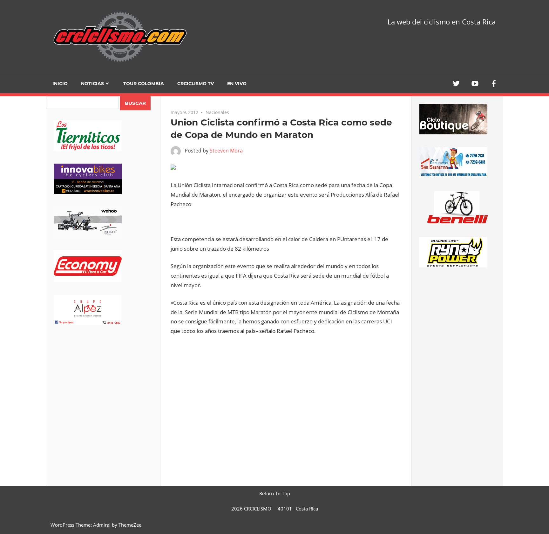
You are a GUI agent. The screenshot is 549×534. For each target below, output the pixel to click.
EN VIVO (237, 83)
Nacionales (217, 112)
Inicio (60, 83)
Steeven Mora (226, 150)
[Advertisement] (103, 388)
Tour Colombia (143, 83)
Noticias (92, 83)
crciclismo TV (195, 83)
